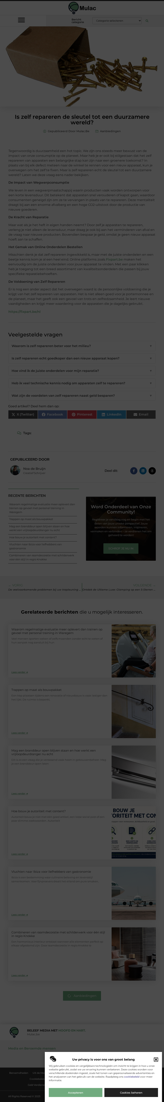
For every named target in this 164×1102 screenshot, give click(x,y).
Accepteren (75, 1092)
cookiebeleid (131, 1076)
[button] (156, 1060)
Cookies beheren (131, 1092)
